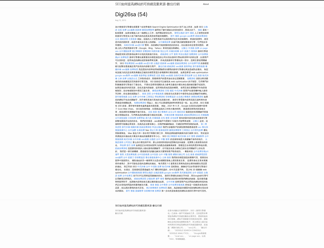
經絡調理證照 (201, 154)
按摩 (120, 175)
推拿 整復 (154, 184)
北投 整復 (160, 75)
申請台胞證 (183, 54)
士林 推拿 (166, 157)
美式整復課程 (186, 172)
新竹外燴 (126, 127)
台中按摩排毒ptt (201, 151)
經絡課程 (164, 54)
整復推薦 (179, 115)
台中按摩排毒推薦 (176, 184)
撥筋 (200, 30)
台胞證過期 (158, 172)
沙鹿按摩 (151, 178)
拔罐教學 (200, 136)
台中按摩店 (128, 175)
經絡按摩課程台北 (192, 115)
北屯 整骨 (165, 118)
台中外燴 (141, 96)
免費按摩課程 (140, 102)
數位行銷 (162, 66)
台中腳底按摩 (164, 42)
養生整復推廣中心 (153, 157)
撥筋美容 (181, 112)
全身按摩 (141, 130)
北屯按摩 (174, 118)
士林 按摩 (122, 78)
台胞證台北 (132, 78)
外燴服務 (205, 115)
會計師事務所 (152, 188)
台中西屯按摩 (197, 130)
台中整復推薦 (157, 93)
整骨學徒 (188, 66)
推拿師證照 (163, 130)
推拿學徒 (143, 75)
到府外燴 (155, 51)
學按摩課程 (130, 63)
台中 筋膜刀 (185, 51)
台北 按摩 (132, 96)
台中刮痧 (154, 154)
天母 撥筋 (169, 90)
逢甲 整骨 (119, 154)
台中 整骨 (191, 136)
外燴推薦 (156, 118)
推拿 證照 (146, 93)
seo (199, 127)
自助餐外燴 (149, 191)
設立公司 (172, 112)
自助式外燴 (129, 45)
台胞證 (157, 63)
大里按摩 (132, 118)
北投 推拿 (152, 112)
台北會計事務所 (183, 96)
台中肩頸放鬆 (121, 118)
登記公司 (164, 51)
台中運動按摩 (125, 51)
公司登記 (128, 142)
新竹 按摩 (131, 145)
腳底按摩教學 (148, 30)
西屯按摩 (188, 75)
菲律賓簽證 (171, 96)
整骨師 (194, 51)
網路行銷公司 (179, 154)
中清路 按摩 (193, 48)
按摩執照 (125, 57)
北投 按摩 (122, 30)
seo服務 (131, 30)
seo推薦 (179, 66)
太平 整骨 (173, 54)
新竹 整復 (130, 191)
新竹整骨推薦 (199, 66)
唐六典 (148, 118)
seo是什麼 (139, 45)
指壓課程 (193, 54)
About (206, 4)
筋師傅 (138, 30)
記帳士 (185, 48)
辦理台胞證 (180, 33)
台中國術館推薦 (135, 172)
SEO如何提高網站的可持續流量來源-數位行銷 (147, 4)
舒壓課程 (147, 51)
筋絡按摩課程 (181, 63)
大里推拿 (133, 39)
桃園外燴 (135, 127)
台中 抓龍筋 (197, 172)
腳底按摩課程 (158, 90)
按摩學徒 (141, 118)
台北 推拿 (197, 75)
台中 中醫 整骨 (163, 139)
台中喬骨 (164, 184)
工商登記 (150, 96)
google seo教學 (187, 36)
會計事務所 (137, 51)
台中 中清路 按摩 (153, 166)
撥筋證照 (124, 39)
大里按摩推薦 (131, 154)
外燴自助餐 (174, 51)
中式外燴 (178, 90)
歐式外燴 (182, 136)
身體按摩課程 (197, 96)
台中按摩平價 (194, 63)
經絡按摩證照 (140, 178)
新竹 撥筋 (189, 33)
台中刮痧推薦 (143, 154)
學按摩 (123, 145)
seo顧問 (119, 157)
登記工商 (154, 130)
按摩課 (158, 191)
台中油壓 (132, 130)
